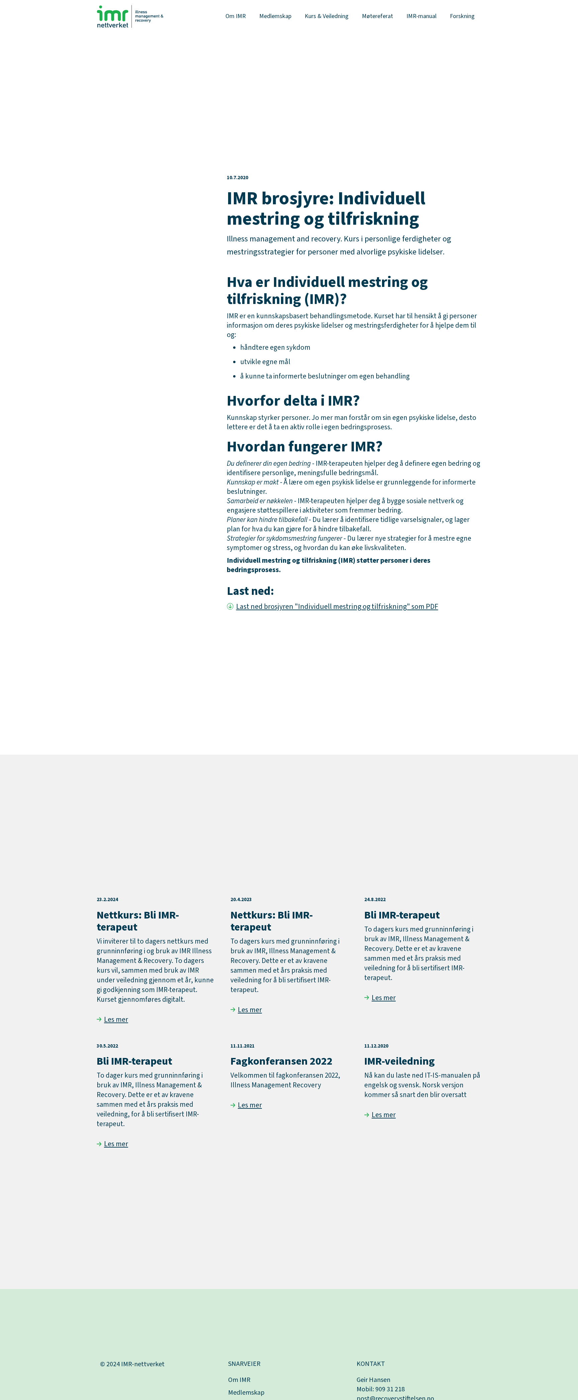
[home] (130, 16)
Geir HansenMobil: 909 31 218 (381, 1384)
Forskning (462, 16)
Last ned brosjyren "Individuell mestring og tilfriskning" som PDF (337, 607)
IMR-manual (421, 16)
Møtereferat (377, 16)
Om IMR (235, 16)
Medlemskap (275, 16)
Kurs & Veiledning (327, 16)
